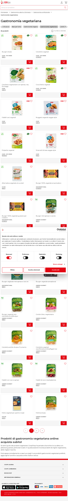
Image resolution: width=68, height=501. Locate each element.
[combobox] (34, 7)
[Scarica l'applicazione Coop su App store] (9, 487)
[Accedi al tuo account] (62, 2)
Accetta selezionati (34, 270)
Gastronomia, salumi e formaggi (21, 12)
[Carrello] (66, 2)
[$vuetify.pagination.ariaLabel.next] (42, 430)
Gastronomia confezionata (41, 12)
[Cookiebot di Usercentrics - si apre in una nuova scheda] (58, 229)
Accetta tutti (55, 270)
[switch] (25, 257)
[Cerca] (65, 7)
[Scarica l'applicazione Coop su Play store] (22, 487)
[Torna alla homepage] (6, 3)
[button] (2, 35)
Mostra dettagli (58, 264)
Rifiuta (12, 270)
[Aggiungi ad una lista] (31, 35)
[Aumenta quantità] (30, 62)
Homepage (4, 12)
